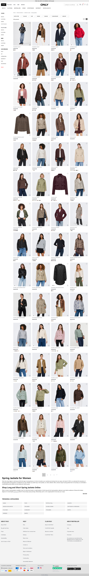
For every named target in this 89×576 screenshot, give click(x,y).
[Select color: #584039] (51, 140)
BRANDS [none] (23, 4)
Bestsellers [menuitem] (17, 8)
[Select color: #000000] (15, 110)
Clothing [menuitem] (9, 8)
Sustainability (4, 538)
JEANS (4, 503)
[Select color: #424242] (34, 140)
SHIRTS (26, 513)
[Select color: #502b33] (35, 140)
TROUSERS (26, 506)
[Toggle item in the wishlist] (30, 23)
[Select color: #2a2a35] (35, 110)
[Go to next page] (57, 475)
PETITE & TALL (49, 503)
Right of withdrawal (27, 551)
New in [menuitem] (3, 8)
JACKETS (69, 503)
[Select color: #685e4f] (74, 170)
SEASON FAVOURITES (8, 506)
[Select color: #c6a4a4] (73, 170)
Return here (25, 538)
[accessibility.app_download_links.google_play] (70, 570)
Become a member (49, 531)
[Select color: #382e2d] (32, 110)
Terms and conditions (27, 548)
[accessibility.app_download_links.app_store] (77, 570)
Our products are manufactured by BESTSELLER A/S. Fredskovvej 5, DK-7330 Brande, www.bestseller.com (75, 539)
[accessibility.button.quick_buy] (30, 44)
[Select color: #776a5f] (15, 260)
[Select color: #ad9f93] (34, 110)
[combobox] (17, 16)
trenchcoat (15, 491)
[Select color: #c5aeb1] (19, 200)
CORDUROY (27, 510)
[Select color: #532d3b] (15, 230)
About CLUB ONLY (49, 524)
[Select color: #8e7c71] (55, 200)
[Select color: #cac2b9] (70, 290)
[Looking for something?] (77, 4)
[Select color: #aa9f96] (75, 170)
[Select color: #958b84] (53, 290)
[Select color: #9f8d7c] (53, 140)
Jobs (68, 528)
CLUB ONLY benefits (49, 528)
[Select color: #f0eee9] (13, 471)
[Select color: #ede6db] (32, 170)
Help (24, 521)
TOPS (25, 503)
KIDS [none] (14, 4)
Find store (69, 534)
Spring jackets (34, 12)
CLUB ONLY (48, 521)
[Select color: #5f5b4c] (13, 230)
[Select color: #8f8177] (13, 140)
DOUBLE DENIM (49, 506)
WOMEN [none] (3, 4)
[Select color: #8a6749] (18, 200)
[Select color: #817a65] (77, 170)
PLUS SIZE (5, 510)
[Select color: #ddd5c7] (17, 200)
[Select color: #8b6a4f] (15, 200)
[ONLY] (44, 5)
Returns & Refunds (27, 541)
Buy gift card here (5, 528)
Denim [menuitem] (23, 8)
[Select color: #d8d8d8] (36, 140)
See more (85, 493)
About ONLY (5, 521)
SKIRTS (69, 510)
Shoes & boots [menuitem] (47, 8)
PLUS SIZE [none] (9, 4)
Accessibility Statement (28, 561)
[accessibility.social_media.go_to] (38, 568)
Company (69, 524)
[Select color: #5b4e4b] (15, 140)
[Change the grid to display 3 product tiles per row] (84, 19)
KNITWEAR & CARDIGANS (73, 506)
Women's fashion (20, 12)
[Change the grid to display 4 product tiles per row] (86, 19)
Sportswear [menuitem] (30, 8)
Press (2, 531)
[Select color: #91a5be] (70, 471)
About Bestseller (73, 521)
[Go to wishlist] (85, 4)
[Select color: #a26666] (13, 110)
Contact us (25, 544)
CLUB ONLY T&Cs (49, 534)
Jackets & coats (27, 12)
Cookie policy (26, 558)
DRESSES (5, 513)
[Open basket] (87, 4)
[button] (6, 48)
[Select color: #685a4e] (34, 170)
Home (14, 12)
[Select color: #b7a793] (71, 110)
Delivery (24, 534)
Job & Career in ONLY (5, 541)
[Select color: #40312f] (16, 170)
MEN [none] (18, 4)
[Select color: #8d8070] (32, 471)
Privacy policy (26, 554)
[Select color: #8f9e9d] (71, 170)
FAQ (24, 524)
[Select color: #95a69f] (16, 200)
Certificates (3, 534)
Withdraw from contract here (29, 531)
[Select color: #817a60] (70, 110)
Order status (25, 528)
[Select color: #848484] (15, 170)
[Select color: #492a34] (51, 200)
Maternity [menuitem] (38, 8)
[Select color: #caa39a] (56, 200)
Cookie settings (44, 575)
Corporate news (70, 531)
